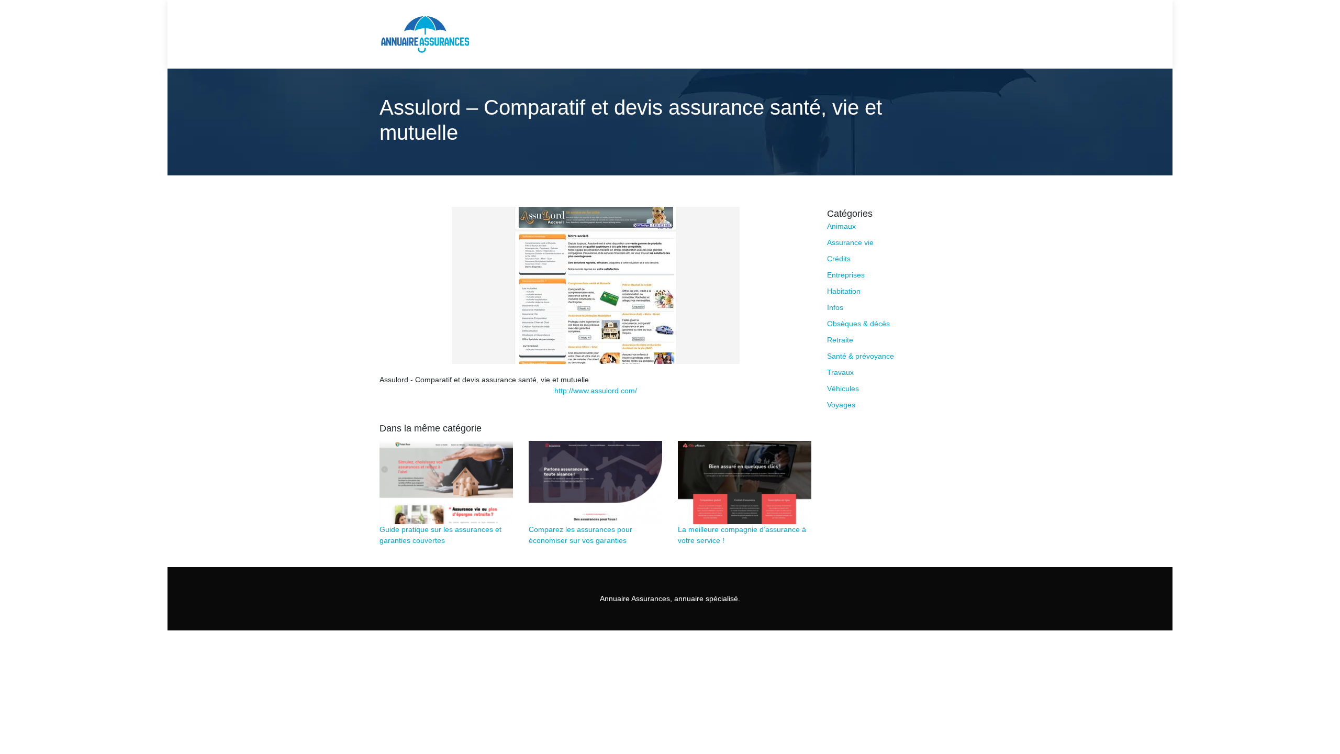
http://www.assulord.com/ (595, 390)
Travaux (840, 372)
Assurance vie (850, 242)
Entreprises (846, 275)
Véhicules (843, 388)
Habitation (844, 291)
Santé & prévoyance (860, 356)
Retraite (840, 340)
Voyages (841, 405)
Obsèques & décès (858, 323)
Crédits (839, 258)
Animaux (841, 226)
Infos (835, 307)
